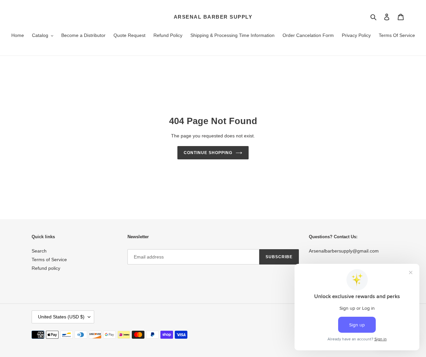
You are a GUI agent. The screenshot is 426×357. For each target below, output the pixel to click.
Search (39, 251)
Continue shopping (208, 152)
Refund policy (46, 268)
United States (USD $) (61, 316)
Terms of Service (49, 259)
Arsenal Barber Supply (213, 17)
